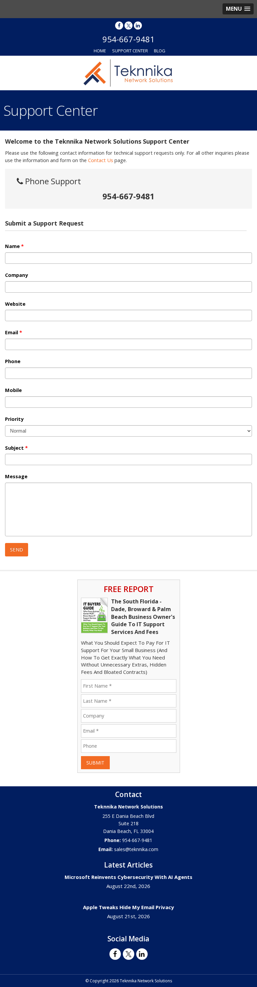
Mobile (13, 390)
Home (100, 51)
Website (15, 304)
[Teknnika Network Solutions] (128, 72)
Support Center (130, 51)
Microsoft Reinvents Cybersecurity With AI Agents (128, 877)
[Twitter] (128, 25)
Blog (159, 51)
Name (14, 246)
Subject (16, 448)
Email (13, 333)
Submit (95, 762)
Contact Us (100, 160)
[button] (238, 8)
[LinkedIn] (138, 25)
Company (16, 275)
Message (16, 477)
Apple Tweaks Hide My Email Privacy (128, 907)
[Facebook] (119, 25)
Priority (14, 419)
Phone (12, 361)
